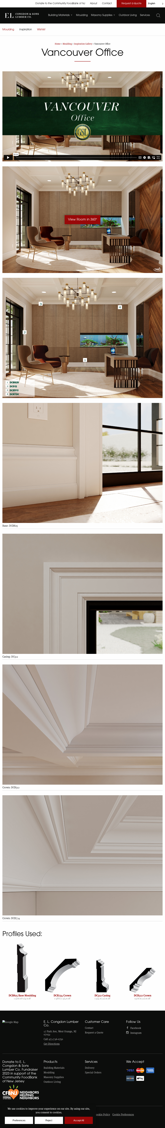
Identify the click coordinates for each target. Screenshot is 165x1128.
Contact (107, 3)
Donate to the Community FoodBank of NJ (60, 3)
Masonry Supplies (54, 1077)
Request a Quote (131, 3)
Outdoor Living (52, 1082)
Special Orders (93, 1072)
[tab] (60, 15)
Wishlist (41, 29)
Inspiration (25, 29)
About (93, 3)
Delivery (89, 1068)
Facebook (135, 1028)
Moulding (8, 29)
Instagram (135, 1033)
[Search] (158, 15)
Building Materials (54, 1068)
